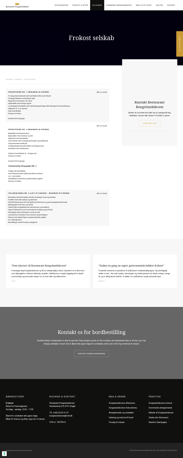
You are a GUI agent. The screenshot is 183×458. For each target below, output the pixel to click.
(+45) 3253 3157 (150, 123)
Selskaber (97, 5)
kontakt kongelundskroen (91, 354)
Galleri (159, 5)
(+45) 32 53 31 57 (61, 412)
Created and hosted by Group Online (19, 450)
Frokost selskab (30, 79)
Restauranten (61, 5)
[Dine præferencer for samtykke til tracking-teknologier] (4, 453)
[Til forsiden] (17, 5)
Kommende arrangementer (119, 5)
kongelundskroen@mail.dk (60, 416)
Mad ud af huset (144, 5)
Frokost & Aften (80, 5)
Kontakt (171, 5)
